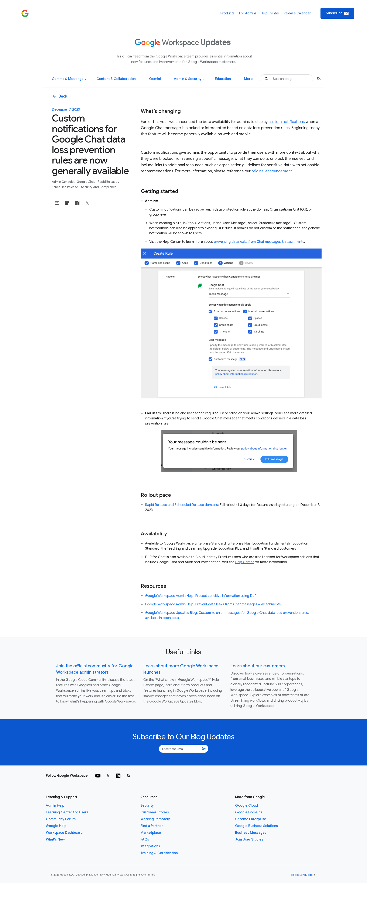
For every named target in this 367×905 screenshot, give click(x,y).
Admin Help (55, 805)
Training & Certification (159, 853)
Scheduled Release (65, 187)
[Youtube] (98, 776)
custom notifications (286, 121)
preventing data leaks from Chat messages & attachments (259, 242)
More (250, 79)
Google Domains (248, 812)
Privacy (141, 874)
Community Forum (61, 819)
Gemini (156, 79)
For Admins (248, 13)
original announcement (271, 171)
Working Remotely (155, 819)
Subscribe (337, 13)
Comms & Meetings (69, 79)
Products (227, 13)
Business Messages (250, 833)
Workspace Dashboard (64, 833)
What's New (55, 839)
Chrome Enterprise (250, 819)
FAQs (144, 839)
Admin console (63, 182)
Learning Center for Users (67, 812)
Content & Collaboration (117, 79)
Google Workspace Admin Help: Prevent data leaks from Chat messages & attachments (213, 604)
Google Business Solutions (256, 826)
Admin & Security (189, 79)
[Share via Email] (57, 203)
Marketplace (150, 833)
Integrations (150, 846)
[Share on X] (87, 203)
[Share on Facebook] (77, 203)
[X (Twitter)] (108, 776)
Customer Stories (154, 812)
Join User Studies (249, 839)
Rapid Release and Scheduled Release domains (181, 505)
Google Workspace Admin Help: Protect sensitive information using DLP (201, 596)
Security (147, 805)
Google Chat (86, 182)
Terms (151, 874)
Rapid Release (108, 182)
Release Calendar (297, 13)
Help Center (270, 13)
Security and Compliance (98, 187)
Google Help (56, 826)
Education (224, 79)
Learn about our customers (257, 666)
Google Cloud (246, 805)
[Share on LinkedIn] (67, 203)
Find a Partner (151, 826)
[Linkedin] (118, 776)
